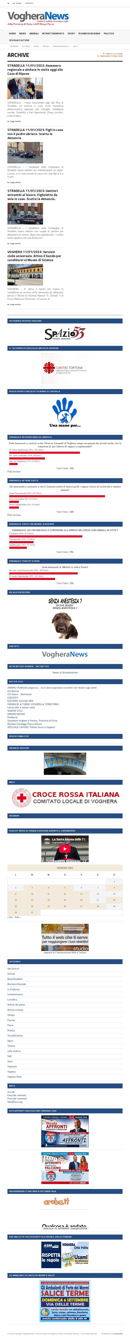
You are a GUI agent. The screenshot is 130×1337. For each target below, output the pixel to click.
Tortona (11, 1046)
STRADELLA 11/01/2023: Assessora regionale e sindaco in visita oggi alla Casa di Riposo (35, 69)
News (22, 33)
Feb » (18, 917)
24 (32, 906)
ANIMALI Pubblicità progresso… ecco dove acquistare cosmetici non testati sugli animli (52, 687)
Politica (109, 33)
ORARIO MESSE (16, 714)
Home (12, 33)
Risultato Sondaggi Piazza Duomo (24, 724)
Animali (34, 33)
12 (65, 894)
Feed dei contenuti (16, 1095)
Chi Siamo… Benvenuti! (19, 694)
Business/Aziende (89, 33)
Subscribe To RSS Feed (111, 56)
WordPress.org (15, 1102)
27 (81, 906)
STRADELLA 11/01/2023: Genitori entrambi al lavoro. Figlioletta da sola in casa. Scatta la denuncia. (32, 194)
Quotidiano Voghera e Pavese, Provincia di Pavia (32, 720)
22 (114, 900)
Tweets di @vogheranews (65, 672)
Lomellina (12, 999)
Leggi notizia (15, 121)
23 (16, 906)
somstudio (118, 1334)
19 (65, 900)
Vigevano (12, 1066)
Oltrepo (11, 1015)
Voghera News (14, 1077)
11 (48, 894)
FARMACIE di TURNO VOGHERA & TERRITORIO (33, 704)
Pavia (10, 1025)
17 (32, 900)
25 (49, 906)
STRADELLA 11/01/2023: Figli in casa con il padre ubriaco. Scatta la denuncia (35, 133)
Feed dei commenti (17, 1098)
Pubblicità (12, 717)
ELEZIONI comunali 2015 (20, 701)
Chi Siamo (16, 3)
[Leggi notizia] (29, 81)
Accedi (10, 1092)
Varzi (10, 1061)
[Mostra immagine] (21, 81)
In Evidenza (13, 989)
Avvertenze (13, 691)
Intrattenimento (53, 33)
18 (49, 900)
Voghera (11, 1071)
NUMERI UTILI (15, 711)
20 (81, 900)
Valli (9, 1056)
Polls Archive (14, 471)
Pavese (11, 1020)
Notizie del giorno (16, 1004)
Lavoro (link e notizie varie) (21, 707)
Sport (71, 33)
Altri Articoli (13, 969)
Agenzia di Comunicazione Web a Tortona (65, 952)
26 (65, 906)
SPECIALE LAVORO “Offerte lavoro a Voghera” (31, 727)
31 (32, 912)
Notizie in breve (15, 1010)
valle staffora (14, 1051)
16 (16, 900)
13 (81, 894)
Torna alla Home (114, 54)
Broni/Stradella (14, 979)
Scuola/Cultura (19, 40)
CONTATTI (29, 3)
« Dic (10, 917)
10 (32, 894)
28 (98, 906)
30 (16, 912)
